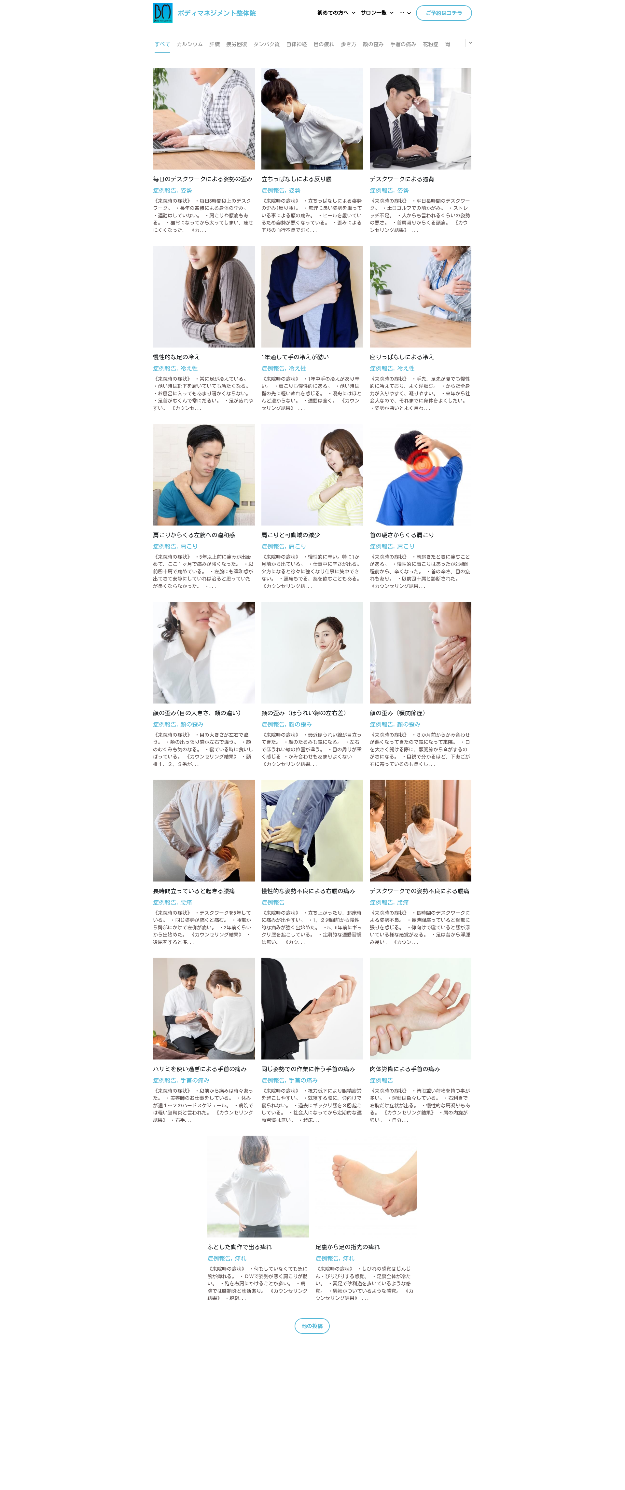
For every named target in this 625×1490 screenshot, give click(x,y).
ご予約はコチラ (444, 13)
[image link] (163, 12)
